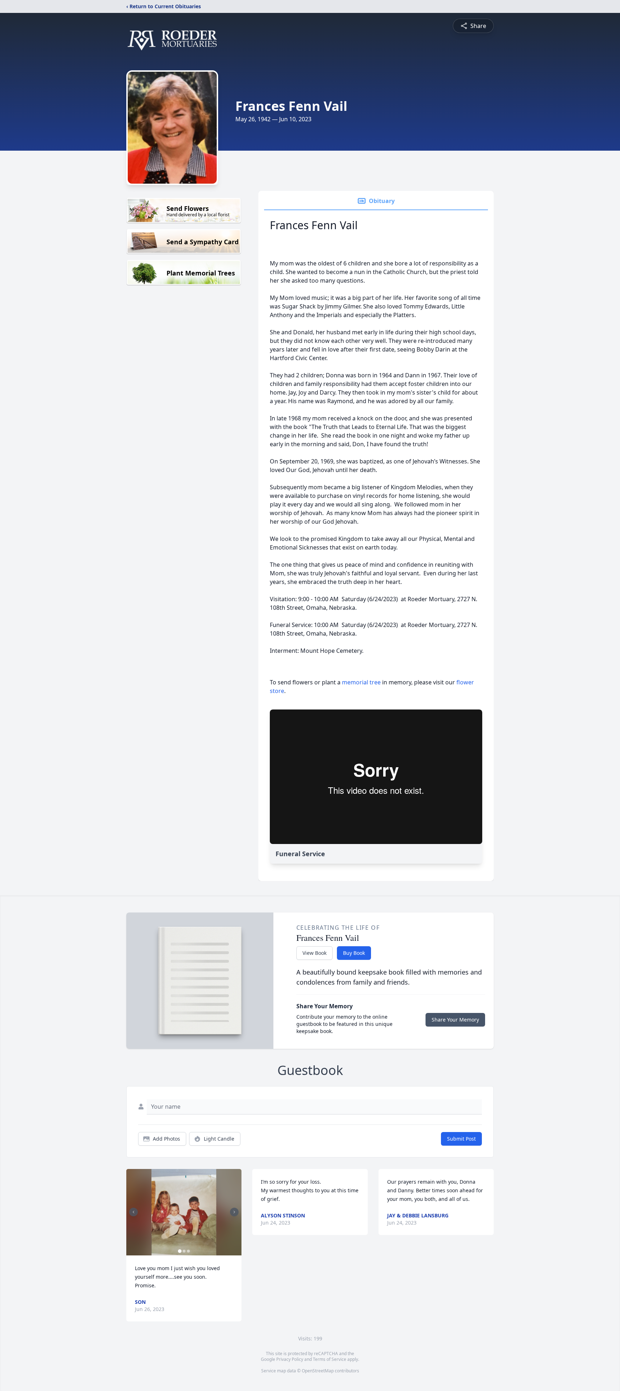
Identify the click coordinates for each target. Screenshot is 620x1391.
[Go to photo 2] (184, 1251)
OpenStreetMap (318, 1371)
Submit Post (461, 1138)
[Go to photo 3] (188, 1251)
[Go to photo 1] (180, 1251)
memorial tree (361, 682)
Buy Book (354, 952)
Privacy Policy (289, 1359)
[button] (183, 1212)
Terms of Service (329, 1359)
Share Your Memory (455, 1019)
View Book (314, 952)
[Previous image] (133, 1212)
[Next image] (234, 1212)
